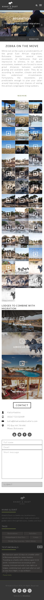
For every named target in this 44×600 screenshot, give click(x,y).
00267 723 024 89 (16, 417)
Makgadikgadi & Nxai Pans (15, 537)
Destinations (13, 533)
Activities (32, 533)
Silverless (26, 596)
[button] (2, 25)
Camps (35, 537)
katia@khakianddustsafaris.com (22, 421)
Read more (22, 96)
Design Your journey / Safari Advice (22, 541)
